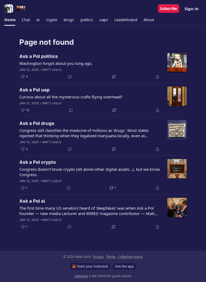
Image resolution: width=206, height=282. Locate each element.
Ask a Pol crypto (37, 162)
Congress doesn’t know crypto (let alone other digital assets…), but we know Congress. (89, 171)
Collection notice (130, 256)
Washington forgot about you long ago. (56, 63)
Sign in (191, 8)
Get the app (124, 266)
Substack (81, 276)
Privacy (98, 256)
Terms (111, 256)
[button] (10, 20)
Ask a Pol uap (34, 89)
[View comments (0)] (70, 76)
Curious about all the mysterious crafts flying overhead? (71, 96)
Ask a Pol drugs (36, 123)
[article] (103, 66)
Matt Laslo (51, 70)
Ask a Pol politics (38, 56)
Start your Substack (92, 266)
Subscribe (168, 8)
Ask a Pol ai (32, 201)
